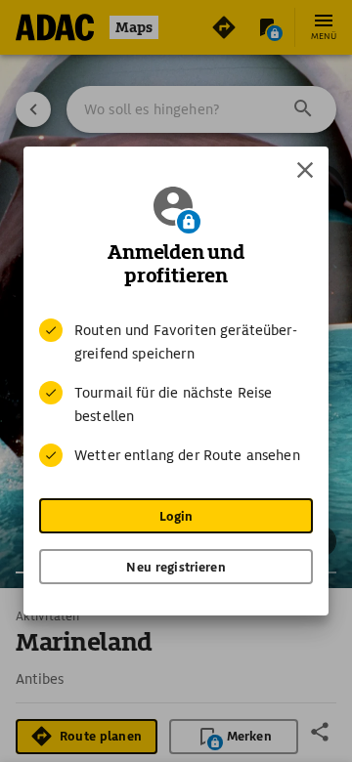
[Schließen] (305, 170)
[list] (176, 392)
